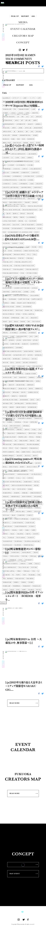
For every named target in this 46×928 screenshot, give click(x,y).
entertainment (17, 228)
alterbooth (20, 124)
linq (28, 366)
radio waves (26, 452)
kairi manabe (15, 344)
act (32, 116)
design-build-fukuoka (10, 206)
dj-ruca (15, 213)
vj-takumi (6, 575)
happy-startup (37, 299)
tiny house (28, 548)
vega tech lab (23, 567)
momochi (22, 396)
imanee (22, 321)
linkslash (20, 366)
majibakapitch (18, 373)
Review (38, 463)
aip (22, 120)
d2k (30, 191)
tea (4, 537)
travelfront (26, 552)
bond (38, 142)
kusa (12, 362)
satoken (11, 478)
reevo (35, 455)
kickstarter (28, 351)
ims (29, 321)
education (6, 224)
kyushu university (29, 362)
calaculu (34, 150)
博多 (4, 101)
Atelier (38, 131)
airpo (35, 120)
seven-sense (21, 489)
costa (15, 183)
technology (7, 545)
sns (4, 507)
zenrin (25, 593)
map (15, 377)
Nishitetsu (38, 418)
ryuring (24, 470)
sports (29, 511)
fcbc (21, 243)
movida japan (19, 403)
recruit (20, 455)
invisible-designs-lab (26, 329)
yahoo (5, 589)
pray (17, 452)
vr (13, 575)
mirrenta (38, 388)
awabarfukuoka (25, 135)
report (25, 459)
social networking (25, 507)
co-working (20, 165)
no (4, 422)
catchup (6, 157)
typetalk (33, 556)
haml (5, 299)
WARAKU (10, 101)
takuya (28, 534)
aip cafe (28, 120)
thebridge (18, 548)
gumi (32, 291)
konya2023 (26, 358)
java (31, 336)
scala (18, 478)
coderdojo (7, 169)
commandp (15, 172)
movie (5, 407)
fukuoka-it (7, 269)
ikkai (16, 321)
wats (24, 575)
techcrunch (7, 541)
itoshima (23, 332)
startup (29, 515)
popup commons (8, 452)
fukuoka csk (7, 265)
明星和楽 (22, 101)
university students (10, 563)
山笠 (39, 98)
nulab (26, 422)
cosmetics (6, 183)
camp (33, 109)
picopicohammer (33, 444)
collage (6, 172)
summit (5, 113)
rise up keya (13, 467)
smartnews (27, 504)
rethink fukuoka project (12, 463)
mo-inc (23, 392)
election (16, 224)
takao (12, 534)
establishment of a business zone (20, 232)
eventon (6, 236)
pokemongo (34, 448)
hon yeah (19, 310)
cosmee (30, 180)
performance (7, 440)
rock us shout (32, 467)
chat (23, 157)
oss (4, 433)
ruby (4, 470)
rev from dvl (28, 463)
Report (20, 85)
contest (39, 176)
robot (22, 467)
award (35, 135)
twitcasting (14, 556)
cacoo (17, 150)
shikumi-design (35, 493)
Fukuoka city (8, 262)
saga (31, 470)
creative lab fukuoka (11, 187)
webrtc (16, 582)
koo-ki (34, 358)
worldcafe (36, 586)
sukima (14, 530)
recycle (28, 455)
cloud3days (29, 161)
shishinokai (15, 496)
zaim (4, 593)
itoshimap (32, 332)
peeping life (23, 437)
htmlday (6, 318)
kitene (30, 355)
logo (5, 370)
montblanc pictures (10, 399)
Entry (40, 228)
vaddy (30, 563)
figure (34, 247)
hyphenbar (15, 318)
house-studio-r (8, 314)
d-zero (24, 191)
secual (36, 481)
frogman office (19, 254)
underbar (12, 560)
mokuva (14, 396)
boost (5, 146)
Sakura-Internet (9, 474)
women (30, 582)
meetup (11, 385)
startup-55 (6, 522)
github (21, 280)
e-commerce (31, 217)
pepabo (38, 437)
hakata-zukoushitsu (20, 295)
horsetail (38, 310)
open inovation (15, 426)
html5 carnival (28, 314)
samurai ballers (23, 474)
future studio (32, 273)
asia (31, 131)
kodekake (16, 358)
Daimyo (5, 195)
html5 (18, 314)
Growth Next (16, 291)
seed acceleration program (22, 485)
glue (23, 284)
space (12, 511)
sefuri (36, 485)
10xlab (20, 113)
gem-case (37, 277)
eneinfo (39, 224)
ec (26, 221)
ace (27, 116)
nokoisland (7, 109)
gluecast (30, 284)
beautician (17, 142)
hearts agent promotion (26, 303)
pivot (11, 448)
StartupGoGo (7, 526)
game (30, 277)
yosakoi (31, 589)
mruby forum (20, 407)
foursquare (7, 254)
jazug (5, 340)
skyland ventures (22, 500)
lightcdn (6, 366)
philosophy (23, 440)
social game (11, 507)
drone (22, 217)
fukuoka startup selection (24, 265)
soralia (37, 507)
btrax (18, 146)
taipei (33, 530)
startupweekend (21, 526)
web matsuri (19, 578)
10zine (27, 113)
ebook (20, 221)
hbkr (13, 303)
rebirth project (9, 455)
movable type (7, 403)
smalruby (6, 504)
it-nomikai (14, 332)
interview (13, 329)
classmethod (18, 161)
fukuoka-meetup (32, 269)
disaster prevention (30, 210)
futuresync (7, 277)
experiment (34, 236)
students (6, 530)
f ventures (7, 239)
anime (20, 128)
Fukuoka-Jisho (18, 269)
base (23, 139)
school (30, 478)
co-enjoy (11, 165)
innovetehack (8, 325)
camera (5, 154)
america (38, 124)
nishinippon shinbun (25, 418)
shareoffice (7, 493)
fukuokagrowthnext (10, 273)
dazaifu (27, 202)
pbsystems (32, 433)
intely (5, 329)
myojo (11, 411)
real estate (37, 452)
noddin (9, 422)
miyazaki (16, 392)
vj (38, 571)
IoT (37, 329)
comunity (35, 172)
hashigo (6, 303)
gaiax (15, 277)
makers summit (30, 373)
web (39, 575)
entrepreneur (30, 228)
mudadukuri (32, 407)
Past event (15, 873)
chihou (30, 157)
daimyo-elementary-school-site (14, 198)
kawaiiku (19, 347)
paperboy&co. (21, 433)
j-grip (12, 336)
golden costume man (22, 288)
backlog (6, 139)
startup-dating (18, 522)
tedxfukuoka (28, 545)
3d (18, 116)
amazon (30, 124)
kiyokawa (38, 355)
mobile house (33, 392)
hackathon (7, 295)
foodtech (18, 250)
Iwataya (5, 336)
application (7, 131)
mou (38, 399)
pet (16, 440)
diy (41, 210)
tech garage (20, 537)
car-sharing (32, 154)
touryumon (15, 552)
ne (4, 414)
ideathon (34, 318)
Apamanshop (37, 128)
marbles (32, 377)
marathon (22, 377)
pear (39, 433)
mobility (6, 396)
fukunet (21, 258)
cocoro (30, 165)
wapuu (18, 575)
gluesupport (7, 288)
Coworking (23, 183)
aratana (20, 131)
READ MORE (15, 703)
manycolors (7, 377)
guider (26, 291)
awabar (14, 135)
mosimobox (24, 399)
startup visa (35, 519)
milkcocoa (22, 388)
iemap (5, 321)
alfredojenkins (8, 124)
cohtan (25, 169)
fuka (34, 254)
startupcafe (30, 522)
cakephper (25, 150)
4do (22, 116)
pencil (31, 437)
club (37, 161)
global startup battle (11, 284)
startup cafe (7, 519)
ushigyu (23, 563)
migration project (9, 388)
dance (5, 202)
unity (20, 560)
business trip (7, 150)
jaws (36, 336)
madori (32, 370)
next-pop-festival (9, 418)
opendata (26, 426)
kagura (5, 344)
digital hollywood (35, 206)
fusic (22, 273)
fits (40, 247)
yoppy (24, 589)
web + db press (8, 578)
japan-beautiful (22, 336)
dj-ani (9, 213)
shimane (6, 496)
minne (31, 388)
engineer (6, 228)
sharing (17, 493)
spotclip (37, 511)
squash (23, 105)
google (34, 288)
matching (30, 381)
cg (12, 157)
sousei (5, 511)
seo (13, 489)
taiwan (5, 534)
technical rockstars (32, 541)
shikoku (25, 493)
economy (33, 221)
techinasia (18, 541)
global (16, 105)
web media (30, 578)
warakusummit (24, 109)
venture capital (9, 571)
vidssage (26, 571)
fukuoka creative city (23, 262)
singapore (37, 496)
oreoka (19, 429)
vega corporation (9, 567)
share (30, 489)
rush (10, 470)
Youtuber (30, 101)
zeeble (10, 593)
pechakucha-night (9, 437)
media (38, 381)
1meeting (35, 113)
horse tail (29, 310)
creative (39, 183)
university (28, 560)
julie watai (27, 340)
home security (8, 310)
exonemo (25, 236)
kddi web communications (12, 351)
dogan (22, 213)
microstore (20, 385)
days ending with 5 (16, 202)
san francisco (36, 474)
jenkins (11, 340)
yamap (12, 589)
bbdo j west (7, 142)
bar (18, 139)
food (10, 250)
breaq (12, 146)
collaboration (35, 169)
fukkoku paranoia (9, 258)
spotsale (6, 515)
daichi (36, 191)
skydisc (11, 500)
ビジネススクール (17, 98)
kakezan (25, 344)
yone (18, 589)
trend (35, 552)
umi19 (5, 560)
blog (32, 142)
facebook (6, 243)
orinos (27, 429)
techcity (30, 537)
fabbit (20, 239)
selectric (6, 489)
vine (33, 571)
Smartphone (37, 504)
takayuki (20, 534)
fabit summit (29, 239)
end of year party (28, 224)
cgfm (17, 157)
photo (32, 440)
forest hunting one (31, 250)
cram (32, 183)
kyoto (18, 362)
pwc (15, 109)
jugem (19, 340)
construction (29, 176)
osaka (34, 429)
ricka (5, 467)
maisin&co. (6, 373)
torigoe (6, 552)
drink (15, 217)
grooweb (6, 291)
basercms (30, 139)
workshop (26, 586)
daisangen (31, 198)
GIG (31, 85)
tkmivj (36, 548)
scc (24, 478)
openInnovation (8, 429)
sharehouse (7, 105)
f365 (14, 239)
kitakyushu (7, 355)
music (5, 411)
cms (4, 165)
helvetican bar (8, 306)
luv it (19, 370)
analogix (6, 128)
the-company (7, 548)
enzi (4, 232)
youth (38, 589)
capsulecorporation (18, 154)
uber (40, 556)
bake (13, 139)
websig (23, 582)
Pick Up (7, 85)
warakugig (32, 105)
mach (25, 370)
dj (3, 213)
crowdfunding (26, 187)
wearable (31, 575)
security (6, 485)
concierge (6, 176)
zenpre (18, 593)
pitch (5, 448)
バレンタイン (32, 98)
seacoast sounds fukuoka (12, 481)
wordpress (16, 586)
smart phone (16, 504)
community (25, 172)
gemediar (6, 280)
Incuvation (36, 321)
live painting (37, 366)
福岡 (37, 101)
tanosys (36, 534)
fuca (29, 254)
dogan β (30, 213)
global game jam (32, 280)
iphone (5, 332)
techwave (17, 545)
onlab (5, 426)
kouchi (5, 362)
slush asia (35, 500)
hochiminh (27, 306)
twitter (24, 556)
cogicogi (16, 169)
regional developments (11, 459)
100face (13, 113)
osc (40, 429)
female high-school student (13, 247)
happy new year (24, 299)
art (27, 131)
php (38, 440)
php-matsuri (7, 444)
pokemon (24, 448)
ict (27, 318)
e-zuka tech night (9, 221)
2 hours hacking (9, 116)
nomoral (18, 422)
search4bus (28, 481)
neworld (10, 414)
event (37, 232)
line (13, 366)
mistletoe (6, 392)
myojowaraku (21, 411)
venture (34, 567)
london (12, 370)
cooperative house (10, 180)
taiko (27, 530)
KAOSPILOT (6, 98)
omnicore (33, 422)
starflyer (20, 515)
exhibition (15, 236)
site (4, 500)
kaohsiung (34, 344)
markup (39, 377)
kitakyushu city (19, 355)
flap (4, 250)
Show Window (27, 496)
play (16, 448)
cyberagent (15, 191)
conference (17, 176)
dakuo (39, 198)
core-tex (22, 180)
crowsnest (38, 187)
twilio (5, 556)
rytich (16, 470)
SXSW (21, 530)
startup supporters (21, 519)
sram (13, 515)
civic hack (7, 161)
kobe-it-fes (7, 358)
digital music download (11, 210)
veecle (37, 563)
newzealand (29, 414)
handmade (12, 299)
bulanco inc (27, 146)
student (32, 526)
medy (4, 385)
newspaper (19, 414)
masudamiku (20, 381)
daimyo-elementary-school (20, 195)
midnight (30, 385)
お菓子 (25, 98)
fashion (15, 243)
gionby (14, 280)
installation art (31, 325)
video (19, 571)
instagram (19, 325)
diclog (23, 206)
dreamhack (7, 217)
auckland (6, 135)
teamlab (11, 537)
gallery (23, 277)
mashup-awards (8, 381)
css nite (6, 191)
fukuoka (30, 258)
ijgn (10, 321)
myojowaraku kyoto (35, 411)
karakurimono (8, 347)
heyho (18, 306)
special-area (20, 511)
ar (14, 131)
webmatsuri (7, 582)
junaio (35, 340)
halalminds (34, 295)
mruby (11, 407)
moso (32, 399)
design (35, 202)
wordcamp (6, 586)
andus (14, 128)
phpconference (19, 444)
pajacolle (11, 433)
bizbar (25, 142)
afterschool (7, 120)
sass (4, 478)
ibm (22, 318)
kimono (38, 351)
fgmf (28, 247)
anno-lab (28, 128)
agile (17, 120)
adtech (38, 116)
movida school (31, 403)
